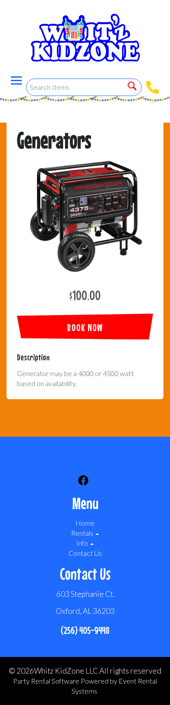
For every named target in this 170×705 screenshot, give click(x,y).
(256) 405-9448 (85, 630)
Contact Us (85, 553)
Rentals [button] (83, 533)
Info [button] (82, 543)
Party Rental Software (46, 681)
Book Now (85, 327)
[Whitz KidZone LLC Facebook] (83, 481)
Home (85, 523)
